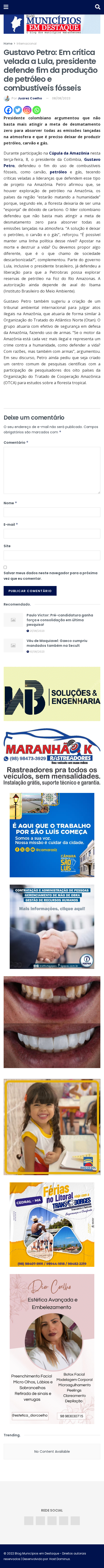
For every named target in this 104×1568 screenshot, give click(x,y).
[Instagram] (27, 110)
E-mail (11, 524)
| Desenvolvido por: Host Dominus (45, 1559)
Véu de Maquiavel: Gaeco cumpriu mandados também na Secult (57, 643)
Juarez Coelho (30, 98)
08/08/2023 (61, 98)
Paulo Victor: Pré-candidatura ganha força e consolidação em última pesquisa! (60, 620)
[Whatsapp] (36, 110)
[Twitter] (18, 110)
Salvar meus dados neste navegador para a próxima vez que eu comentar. (50, 576)
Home (8, 43)
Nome (10, 503)
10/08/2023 (37, 652)
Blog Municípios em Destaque (37, 1553)
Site (7, 546)
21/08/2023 (37, 631)
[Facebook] (8, 110)
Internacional (27, 43)
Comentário (16, 442)
